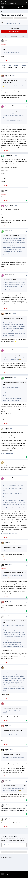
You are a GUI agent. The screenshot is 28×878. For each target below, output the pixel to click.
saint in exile (8, 75)
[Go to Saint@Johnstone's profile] (2, 703)
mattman (7, 749)
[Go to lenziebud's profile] (2, 231)
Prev (5, 36)
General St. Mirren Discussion (14, 23)
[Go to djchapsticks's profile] (2, 819)
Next (23, 36)
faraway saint (8, 313)
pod (6, 804)
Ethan (6, 601)
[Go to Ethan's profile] (2, 602)
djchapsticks (8, 819)
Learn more (3, 2)
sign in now (8, 840)
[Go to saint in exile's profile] (2, 76)
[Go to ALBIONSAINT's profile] (2, 543)
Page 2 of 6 (13, 36)
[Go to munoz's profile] (2, 23)
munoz (5, 22)
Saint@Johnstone (9, 703)
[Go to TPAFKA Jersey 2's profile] (2, 156)
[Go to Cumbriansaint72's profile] (2, 106)
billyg (18, 235)
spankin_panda (9, 377)
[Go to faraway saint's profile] (2, 314)
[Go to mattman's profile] (2, 750)
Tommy (6, 461)
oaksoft (7, 428)
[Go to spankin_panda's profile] (2, 378)
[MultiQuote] (2, 60)
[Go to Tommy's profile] (2, 462)
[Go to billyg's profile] (2, 781)
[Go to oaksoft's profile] (2, 429)
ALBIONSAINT (21, 48)
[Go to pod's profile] (2, 805)
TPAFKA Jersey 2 (9, 155)
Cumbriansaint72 (7, 82)
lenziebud (7, 230)
